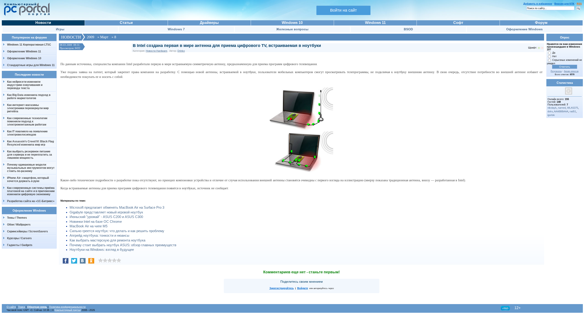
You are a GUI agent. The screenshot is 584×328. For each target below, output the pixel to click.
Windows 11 (375, 23)
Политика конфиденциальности (67, 306)
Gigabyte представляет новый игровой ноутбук (106, 212)
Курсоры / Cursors (19, 238)
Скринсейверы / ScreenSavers (27, 231)
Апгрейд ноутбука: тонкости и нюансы (99, 235)
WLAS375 (572, 107)
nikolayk (552, 107)
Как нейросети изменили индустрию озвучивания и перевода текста (24, 85)
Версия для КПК (564, 3)
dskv (550, 111)
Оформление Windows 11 (24, 51)
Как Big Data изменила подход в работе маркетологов (28, 96)
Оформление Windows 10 (24, 58)
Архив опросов (571, 71)
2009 (90, 37)
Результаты (556, 71)
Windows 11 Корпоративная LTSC (29, 44)
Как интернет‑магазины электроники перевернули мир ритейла (28, 108)
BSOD (408, 29)
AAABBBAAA (561, 111)
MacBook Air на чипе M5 (88, 226)
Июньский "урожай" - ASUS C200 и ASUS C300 (106, 217)
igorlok (551, 115)
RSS (579, 3)
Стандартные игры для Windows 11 (31, 65)
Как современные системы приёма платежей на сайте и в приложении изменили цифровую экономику (31, 191)
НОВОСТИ (71, 37)
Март (104, 37)
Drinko (181, 50)
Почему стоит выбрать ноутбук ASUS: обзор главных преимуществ (123, 245)
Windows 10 (292, 23)
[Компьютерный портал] (26, 15)
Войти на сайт (343, 10)
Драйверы (209, 23)
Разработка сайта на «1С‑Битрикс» (31, 201)
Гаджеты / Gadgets (19, 245)
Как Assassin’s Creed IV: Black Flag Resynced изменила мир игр (30, 143)
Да (553, 52)
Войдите (302, 288)
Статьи (126, 23)
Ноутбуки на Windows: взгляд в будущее (102, 249)
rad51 (573, 111)
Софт (458, 23)
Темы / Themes (17, 217)
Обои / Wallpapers (19, 224)
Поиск (21, 306)
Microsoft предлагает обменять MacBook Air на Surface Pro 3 (117, 207)
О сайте (11, 306)
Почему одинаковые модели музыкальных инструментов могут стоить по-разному (31, 168)
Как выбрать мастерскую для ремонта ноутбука (107, 240)
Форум (541, 23)
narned (562, 107)
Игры (60, 29)
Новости (43, 23)
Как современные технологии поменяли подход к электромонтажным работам (27, 121)
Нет (554, 56)
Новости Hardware (156, 50)
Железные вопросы (292, 29)
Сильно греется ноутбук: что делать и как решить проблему (117, 231)
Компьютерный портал (68, 310)
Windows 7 (176, 29)
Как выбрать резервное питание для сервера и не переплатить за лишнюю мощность (29, 154)
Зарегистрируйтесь (281, 288)
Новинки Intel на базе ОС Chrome (96, 221)
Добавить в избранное (537, 3)
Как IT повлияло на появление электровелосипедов (27, 133)
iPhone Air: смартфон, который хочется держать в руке (28, 179)
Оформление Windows (524, 29)
